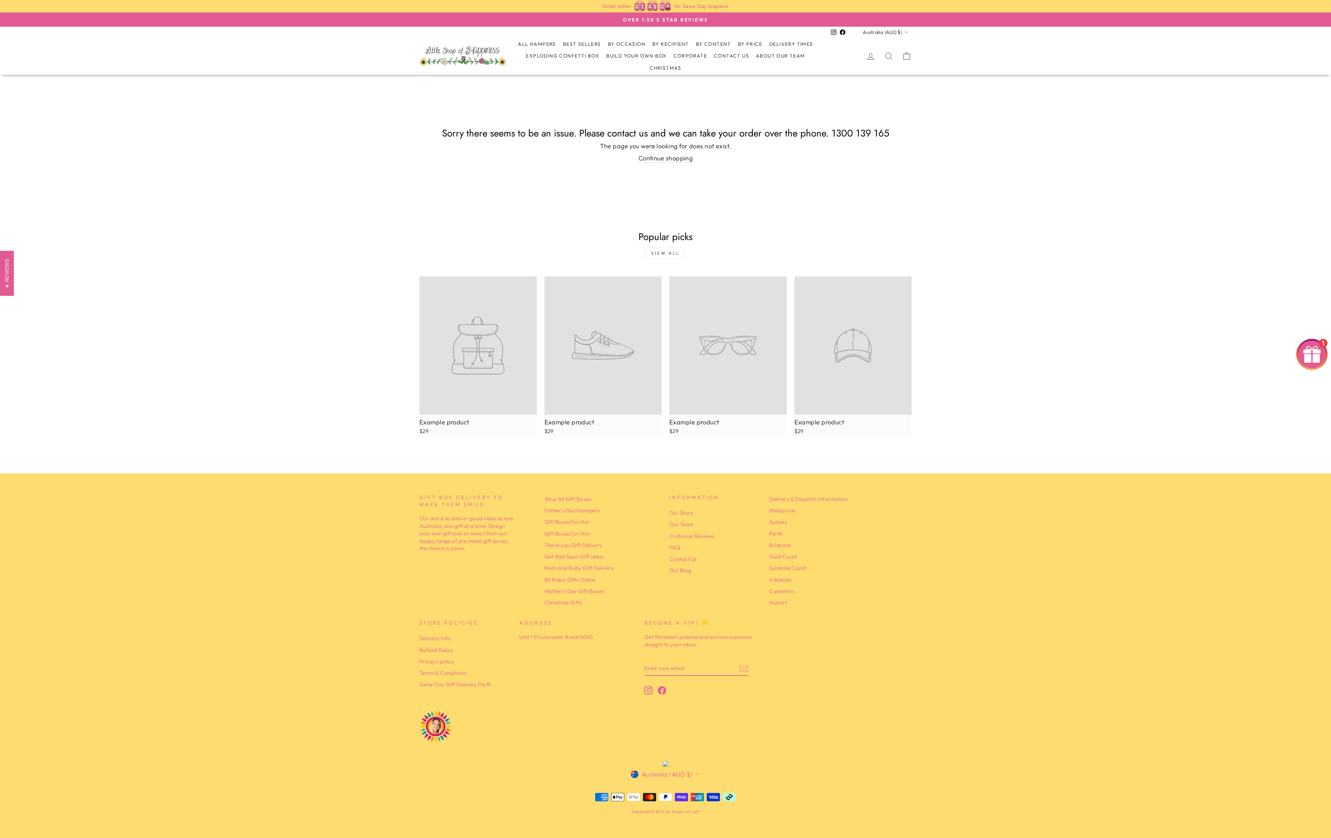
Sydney (778, 522)
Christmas (665, 68)
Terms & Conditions (442, 673)
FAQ (674, 547)
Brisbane (780, 545)
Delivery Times (791, 44)
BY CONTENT (713, 44)
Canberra (781, 591)
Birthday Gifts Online (570, 579)
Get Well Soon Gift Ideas (574, 556)
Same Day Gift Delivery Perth (455, 684)
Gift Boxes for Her (567, 522)
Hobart (778, 602)
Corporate (690, 56)
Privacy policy (436, 661)
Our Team (681, 524)
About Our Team (780, 56)
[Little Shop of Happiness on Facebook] (662, 690)
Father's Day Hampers (572, 510)
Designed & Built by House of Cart (665, 811)
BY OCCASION (626, 44)
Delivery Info (435, 638)
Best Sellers (582, 44)
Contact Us (731, 56)
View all (665, 253)
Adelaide (780, 579)
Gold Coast (783, 556)
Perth (775, 533)
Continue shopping (665, 158)
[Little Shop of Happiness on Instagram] (648, 690)
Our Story (681, 513)
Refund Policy (436, 650)
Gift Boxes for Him (567, 533)
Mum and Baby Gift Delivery (579, 568)
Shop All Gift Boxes (568, 499)
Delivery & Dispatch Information (808, 499)
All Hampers (537, 44)
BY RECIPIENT (670, 44)
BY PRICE (750, 44)
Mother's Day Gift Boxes (574, 591)
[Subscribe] (743, 668)
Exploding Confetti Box (562, 56)
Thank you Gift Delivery (573, 545)
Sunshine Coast (787, 568)
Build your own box (636, 56)
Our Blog (680, 570)
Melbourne (782, 510)
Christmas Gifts (563, 602)
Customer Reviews (691, 536)
